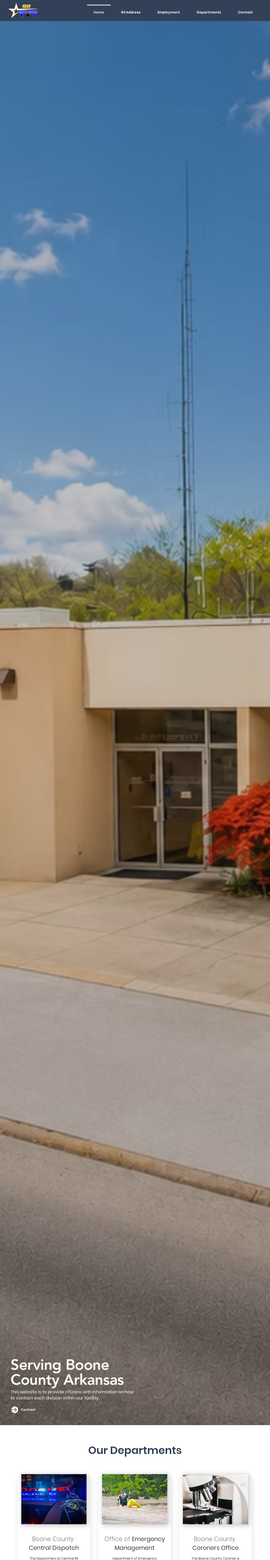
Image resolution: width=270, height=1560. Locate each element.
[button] (209, 10)
